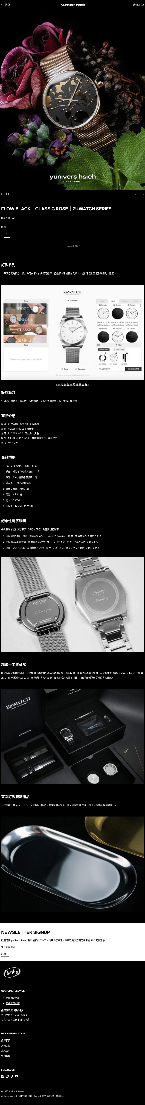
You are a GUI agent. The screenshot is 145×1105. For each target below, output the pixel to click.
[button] (138, 4)
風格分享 (5, 1050)
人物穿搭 (5, 1045)
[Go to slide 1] (1, 194)
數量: (4, 227)
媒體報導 (5, 1055)
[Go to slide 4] (8, 194)
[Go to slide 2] (4, 194)
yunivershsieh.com (17, 1091)
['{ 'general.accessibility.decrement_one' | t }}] (2, 234)
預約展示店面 (13, 1003)
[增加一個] (12, 234)
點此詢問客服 (13, 997)
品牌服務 (5, 1040)
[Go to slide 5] (11, 194)
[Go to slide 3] (6, 194)
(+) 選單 (5, 4)
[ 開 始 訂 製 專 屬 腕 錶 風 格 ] (72, 384)
